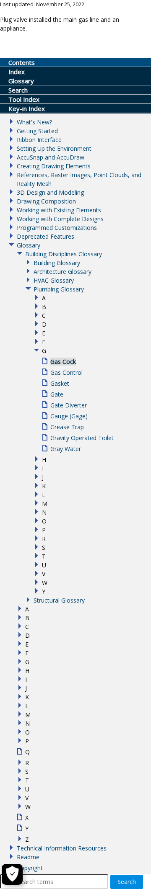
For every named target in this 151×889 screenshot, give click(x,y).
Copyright (30, 868)
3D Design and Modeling (50, 192)
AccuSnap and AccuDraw (50, 157)
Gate (56, 394)
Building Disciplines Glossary (63, 254)
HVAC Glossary (54, 280)
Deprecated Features (45, 236)
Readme (28, 857)
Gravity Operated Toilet (82, 438)
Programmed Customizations (57, 228)
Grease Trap (67, 427)
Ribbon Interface (39, 140)
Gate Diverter (68, 405)
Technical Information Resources (62, 848)
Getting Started (37, 131)
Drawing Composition (46, 201)
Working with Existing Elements (59, 210)
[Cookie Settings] (12, 874)
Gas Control (66, 372)
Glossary (28, 245)
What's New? (34, 122)
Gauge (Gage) (69, 416)
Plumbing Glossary (59, 289)
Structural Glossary (59, 600)
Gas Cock (63, 362)
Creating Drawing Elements (54, 166)
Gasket (59, 383)
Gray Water (65, 449)
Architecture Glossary (62, 272)
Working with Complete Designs (60, 219)
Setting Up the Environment (54, 148)
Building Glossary (57, 263)
